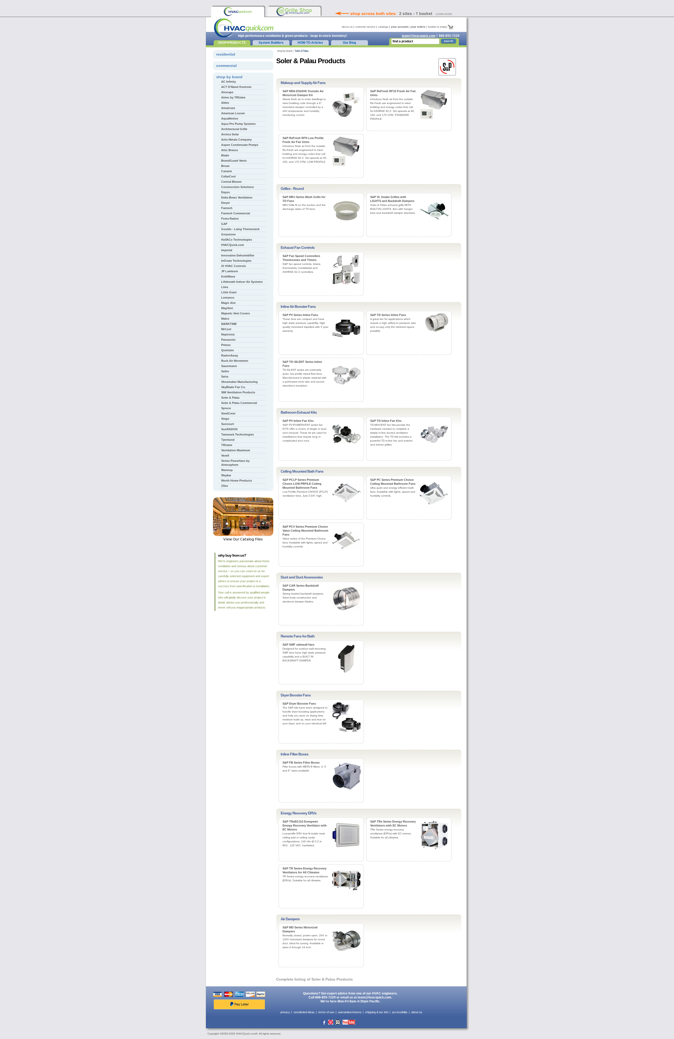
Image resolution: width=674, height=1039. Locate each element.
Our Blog (349, 42)
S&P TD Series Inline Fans (388, 314)
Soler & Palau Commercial (239, 402)
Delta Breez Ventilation (236, 197)
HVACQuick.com (232, 244)
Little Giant (229, 292)
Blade (225, 155)
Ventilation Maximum (235, 450)
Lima (224, 287)
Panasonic (228, 339)
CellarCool (228, 176)
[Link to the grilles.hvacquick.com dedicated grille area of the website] (294, 11)
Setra (224, 376)
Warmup (227, 470)
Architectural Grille (234, 129)
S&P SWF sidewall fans (298, 644)
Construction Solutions (237, 187)
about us (347, 26)
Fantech (226, 208)
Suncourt (227, 424)
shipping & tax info (376, 1012)
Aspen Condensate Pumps (239, 144)
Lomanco (227, 297)
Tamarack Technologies (237, 434)
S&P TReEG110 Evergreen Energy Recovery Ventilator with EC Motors (305, 825)
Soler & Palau (230, 397)
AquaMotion (229, 118)
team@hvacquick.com (418, 36)
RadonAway (229, 355)
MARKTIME (229, 323)
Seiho (225, 371)
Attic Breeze (229, 150)
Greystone (228, 234)
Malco (225, 318)
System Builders (271, 42)
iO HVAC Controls (233, 266)
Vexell (225, 455)
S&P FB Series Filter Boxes (301, 762)
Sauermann (229, 366)
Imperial (226, 250)
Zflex (224, 485)
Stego (225, 418)
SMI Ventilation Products (238, 392)
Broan (225, 165)
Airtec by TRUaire (233, 97)
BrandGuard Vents (234, 160)
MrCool (226, 329)
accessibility (400, 1012)
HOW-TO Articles (310, 42)
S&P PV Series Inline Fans (300, 314)
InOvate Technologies (236, 260)
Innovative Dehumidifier (237, 255)
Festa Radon (230, 218)
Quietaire (227, 350)
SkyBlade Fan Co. (233, 387)
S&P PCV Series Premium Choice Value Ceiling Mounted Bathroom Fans (305, 530)
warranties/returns (349, 1012)
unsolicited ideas (304, 1012)
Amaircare (228, 108)
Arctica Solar (230, 134)
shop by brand (284, 50)
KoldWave (228, 276)
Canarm (226, 171)
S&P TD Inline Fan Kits (386, 420)
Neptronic (228, 334)
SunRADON (229, 429)
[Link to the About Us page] (405, 6)
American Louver (233, 113)
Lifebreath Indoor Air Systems (242, 281)
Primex (226, 345)
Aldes (225, 102)
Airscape (227, 92)
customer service (365, 26)
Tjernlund (228, 439)
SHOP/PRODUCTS (232, 42)
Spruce (226, 408)
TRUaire (226, 445)
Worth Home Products (236, 480)
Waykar (226, 475)
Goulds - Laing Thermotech (240, 229)
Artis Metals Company (236, 139)
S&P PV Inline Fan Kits (298, 420)
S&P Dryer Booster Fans (299, 703)
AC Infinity (228, 81)
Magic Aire (228, 302)
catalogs (383, 26)
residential (225, 54)
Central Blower (231, 181)
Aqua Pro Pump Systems (238, 123)
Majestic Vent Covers (235, 313)
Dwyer (225, 202)
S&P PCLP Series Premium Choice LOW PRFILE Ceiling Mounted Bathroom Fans (302, 483)
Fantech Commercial (235, 213)
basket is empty (438, 26)
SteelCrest (228, 413)
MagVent (227, 308)
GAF (224, 223)
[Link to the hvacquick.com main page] (237, 11)
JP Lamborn (229, 271)
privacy (285, 1012)
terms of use (326, 1012)
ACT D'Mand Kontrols (236, 86)
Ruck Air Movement (234, 360)
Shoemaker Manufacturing (239, 381)
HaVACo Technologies (236, 239)
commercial (226, 65)
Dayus (225, 192)
